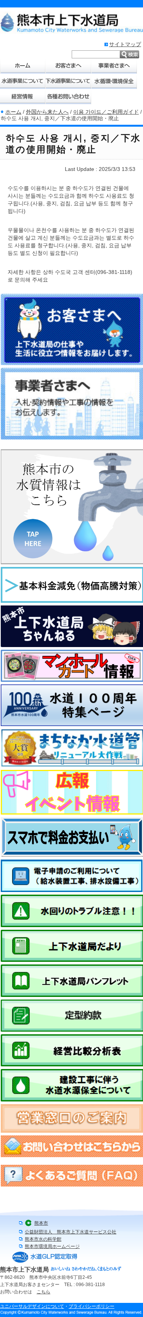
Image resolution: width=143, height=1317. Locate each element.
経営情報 (23, 96)
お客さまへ (69, 66)
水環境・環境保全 (114, 81)
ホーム (23, 66)
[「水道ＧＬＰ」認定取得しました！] (44, 1262)
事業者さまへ (114, 66)
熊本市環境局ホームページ (52, 1246)
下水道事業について (69, 81)
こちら (43, 1291)
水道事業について (23, 81)
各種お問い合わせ (69, 96)
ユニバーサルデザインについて (32, 1306)
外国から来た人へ (47, 112)
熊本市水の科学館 (43, 1239)
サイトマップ (125, 44)
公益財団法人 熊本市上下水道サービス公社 (70, 1232)
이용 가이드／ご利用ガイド (106, 112)
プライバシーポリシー (91, 1306)
